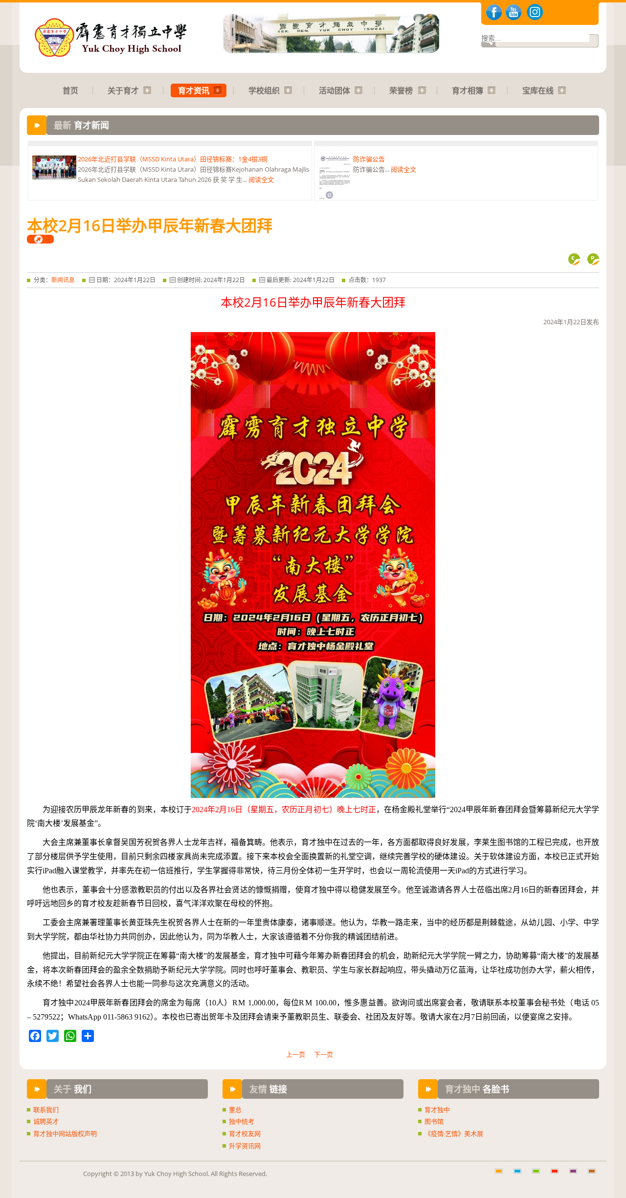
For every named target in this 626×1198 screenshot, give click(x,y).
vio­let (576, 1176)
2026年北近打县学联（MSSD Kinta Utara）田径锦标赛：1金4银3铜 (173, 153)
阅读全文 (261, 174)
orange (502, 1176)
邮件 (574, 259)
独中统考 (241, 1121)
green (539, 1176)
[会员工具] (40, 239)
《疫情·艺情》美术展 (454, 1133)
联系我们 (46, 1109)
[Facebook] (35, 1036)
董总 (235, 1109)
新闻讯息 (63, 280)
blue (521, 1176)
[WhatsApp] (70, 1036)
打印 (593, 259)
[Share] (88, 1036)
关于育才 (123, 90)
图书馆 (434, 1121)
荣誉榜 (401, 90)
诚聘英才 (46, 1121)
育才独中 (437, 1109)
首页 (70, 90)
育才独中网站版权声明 (65, 1133)
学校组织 (264, 90)
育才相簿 (467, 90)
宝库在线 (538, 90)
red (558, 1176)
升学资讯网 (245, 1145)
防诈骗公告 (369, 153)
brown (595, 1176)
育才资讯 (193, 90)
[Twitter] (53, 1036)
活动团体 (334, 90)
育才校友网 (245, 1133)
